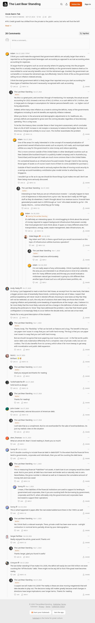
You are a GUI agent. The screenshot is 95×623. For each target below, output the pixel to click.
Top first (86, 33)
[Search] (61, 4)
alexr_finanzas (16, 437)
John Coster (15, 408)
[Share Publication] (66, 4)
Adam (12, 53)
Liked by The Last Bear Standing (37, 216)
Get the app (59, 612)
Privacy (41, 606)
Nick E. (13, 355)
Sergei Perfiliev (16, 536)
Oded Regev (34, 236)
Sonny (12, 449)
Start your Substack (41, 612)
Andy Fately (15, 288)
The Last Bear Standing (14, 17)
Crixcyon (13, 562)
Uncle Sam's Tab (12, 14)
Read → (8, 25)
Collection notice (58, 606)
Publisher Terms (59, 604)
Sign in (88, 4)
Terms (48, 606)
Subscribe (76, 4)
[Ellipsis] (88, 53)
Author (17, 94)
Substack (36, 618)
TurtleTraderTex (16, 382)
